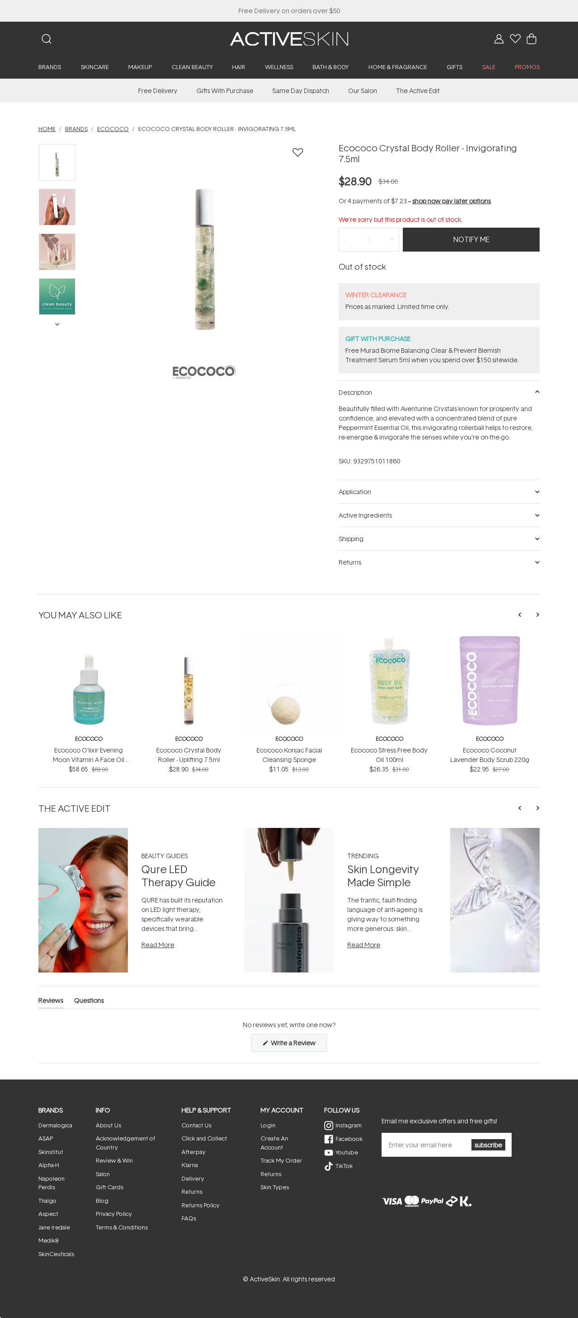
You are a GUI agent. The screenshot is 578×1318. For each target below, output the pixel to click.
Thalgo (47, 1200)
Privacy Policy (114, 1214)
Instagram (349, 1125)
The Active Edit (418, 90)
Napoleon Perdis (51, 1183)
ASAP (45, 1138)
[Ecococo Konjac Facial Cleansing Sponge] (289, 639)
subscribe (488, 1144)
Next (56, 323)
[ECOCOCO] (204, 372)
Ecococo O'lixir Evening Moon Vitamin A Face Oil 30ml (88, 759)
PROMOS (527, 67)
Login (268, 1125)
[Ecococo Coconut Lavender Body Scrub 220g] (489, 639)
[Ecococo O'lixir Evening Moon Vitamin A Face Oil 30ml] (88, 639)
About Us (108, 1125)
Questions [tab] (89, 1002)
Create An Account (274, 1142)
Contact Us (196, 1125)
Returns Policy (200, 1205)
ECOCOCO (89, 739)
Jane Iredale (54, 1227)
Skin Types (275, 1187)
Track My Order (281, 1160)
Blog (102, 1200)
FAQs (189, 1218)
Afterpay (193, 1152)
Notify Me (471, 239)
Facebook (349, 1139)
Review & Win (114, 1160)
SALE (488, 67)
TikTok (344, 1166)
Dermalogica (55, 1125)
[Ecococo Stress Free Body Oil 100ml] (389, 639)
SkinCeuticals (56, 1254)
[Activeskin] (289, 38)
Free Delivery (157, 90)
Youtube (347, 1152)
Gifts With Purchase (224, 90)
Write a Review (298, 1045)
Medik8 (48, 1240)
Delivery (193, 1178)
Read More (157, 944)
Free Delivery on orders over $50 (289, 10)
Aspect (48, 1214)
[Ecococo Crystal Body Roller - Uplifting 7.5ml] (189, 639)
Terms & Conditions (122, 1227)
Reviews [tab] (50, 1002)
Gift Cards (109, 1187)
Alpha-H (48, 1165)
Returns (192, 1191)
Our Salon (362, 90)
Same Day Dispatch (300, 90)
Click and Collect (204, 1138)
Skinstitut (50, 1152)
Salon (103, 1174)
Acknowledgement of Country (125, 1142)
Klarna (190, 1165)
